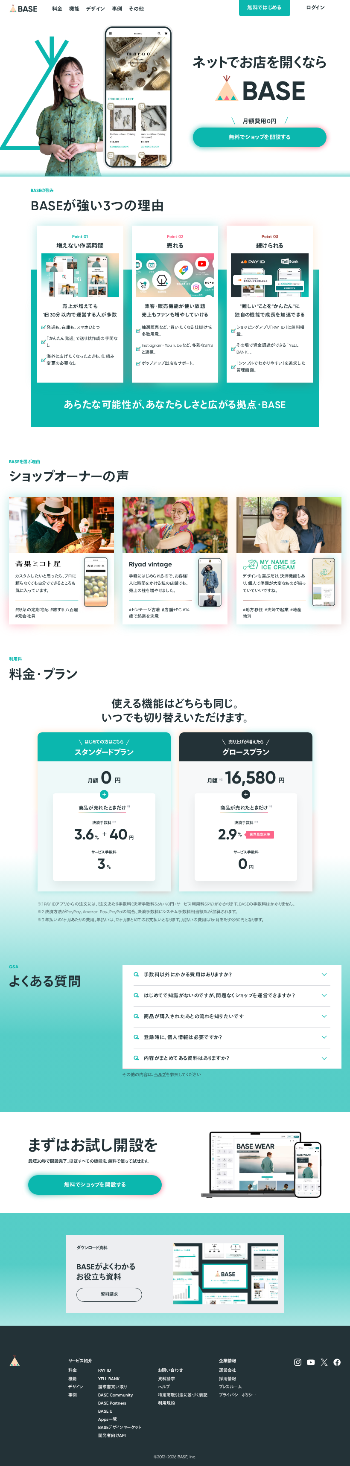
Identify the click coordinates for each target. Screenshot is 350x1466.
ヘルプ (160, 1074)
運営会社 (227, 1370)
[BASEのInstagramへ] (297, 1362)
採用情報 (227, 1378)
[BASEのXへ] (324, 1362)
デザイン (75, 1387)
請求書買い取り (112, 1387)
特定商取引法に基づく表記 (182, 1395)
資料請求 (166, 1378)
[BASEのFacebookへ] (337, 1362)
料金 (72, 1370)
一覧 (107, 1419)
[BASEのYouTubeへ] (311, 1362)
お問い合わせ (170, 1370)
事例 (72, 1395)
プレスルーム (230, 1387)
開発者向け (112, 1435)
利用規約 (166, 1403)
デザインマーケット (119, 1427)
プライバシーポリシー (237, 1395)
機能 (72, 1378)
